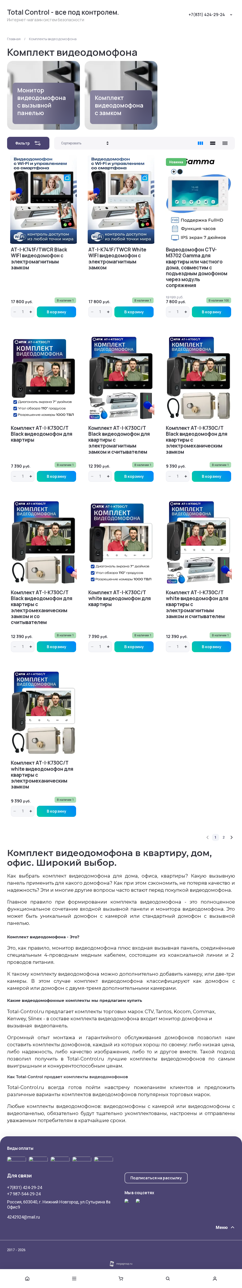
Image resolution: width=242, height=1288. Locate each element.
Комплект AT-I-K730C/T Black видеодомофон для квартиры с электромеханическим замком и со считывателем (41, 607)
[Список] (212, 143)
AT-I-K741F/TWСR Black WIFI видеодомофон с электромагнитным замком (39, 258)
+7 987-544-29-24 (24, 1193)
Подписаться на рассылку (156, 1177)
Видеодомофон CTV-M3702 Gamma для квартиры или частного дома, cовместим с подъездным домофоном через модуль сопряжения (196, 267)
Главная (14, 38)
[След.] (231, 837)
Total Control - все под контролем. (63, 12)
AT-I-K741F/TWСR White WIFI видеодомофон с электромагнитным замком (117, 258)
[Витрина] (200, 143)
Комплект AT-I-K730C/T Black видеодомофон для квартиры (41, 434)
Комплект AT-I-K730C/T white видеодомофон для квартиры (119, 598)
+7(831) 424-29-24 (207, 14)
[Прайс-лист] (225, 143)
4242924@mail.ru (23, 1217)
